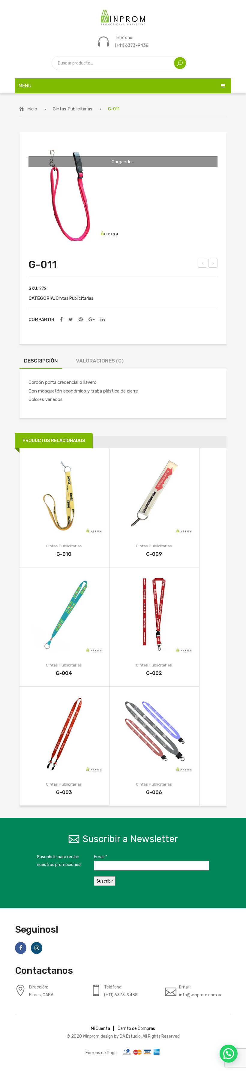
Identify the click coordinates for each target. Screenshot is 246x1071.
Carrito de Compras (136, 1028)
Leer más (54, 495)
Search (180, 63)
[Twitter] (70, 319)
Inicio (31, 109)
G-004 (64, 673)
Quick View (73, 495)
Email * (100, 856)
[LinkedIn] (102, 319)
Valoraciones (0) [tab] (100, 361)
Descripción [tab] (41, 361)
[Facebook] (61, 319)
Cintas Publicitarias (72, 109)
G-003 (64, 792)
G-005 (203, 264)
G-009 (154, 554)
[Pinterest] (81, 319)
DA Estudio (130, 1036)
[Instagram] (36, 948)
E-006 (213, 264)
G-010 (63, 554)
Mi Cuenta (100, 1028)
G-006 (154, 792)
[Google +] (91, 319)
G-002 (154, 673)
